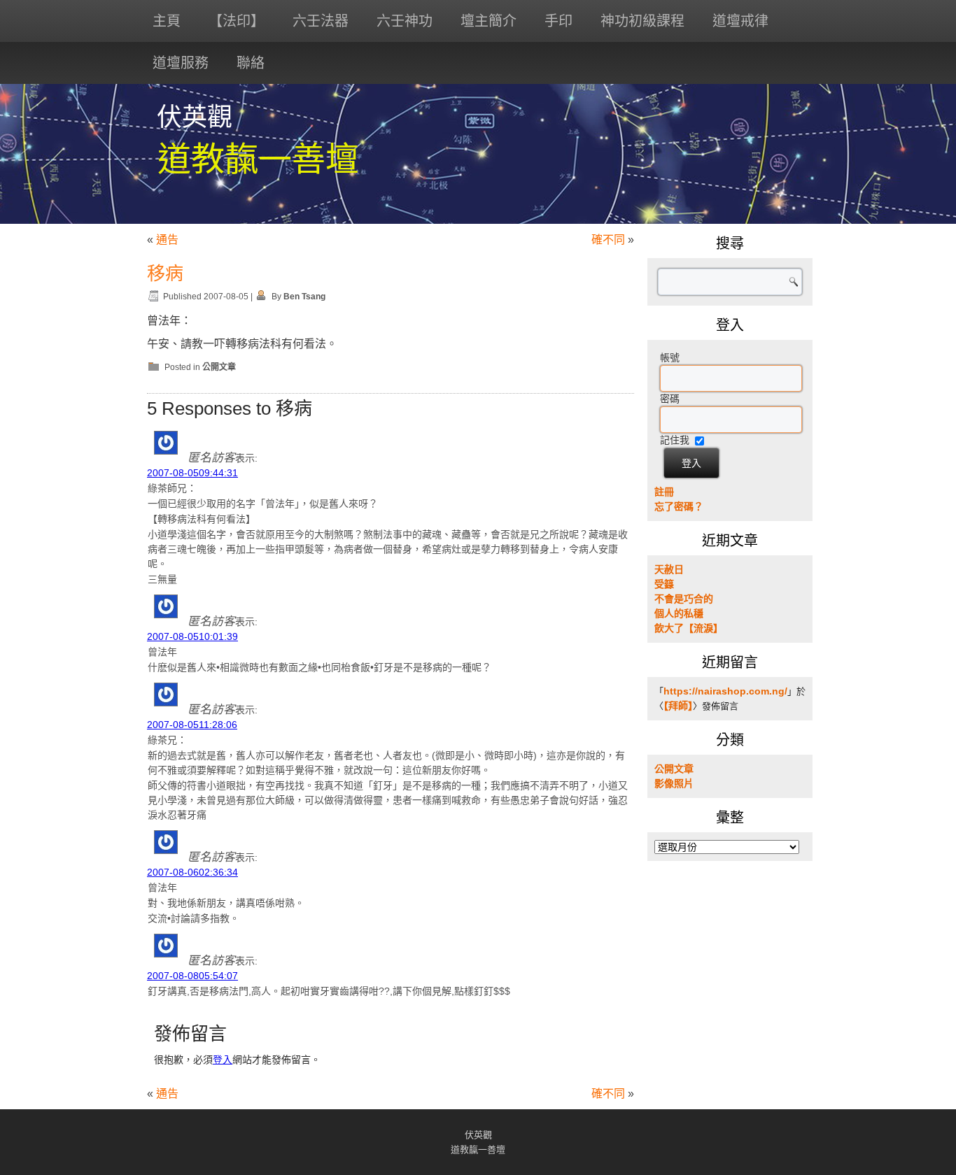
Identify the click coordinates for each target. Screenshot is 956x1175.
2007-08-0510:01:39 (192, 636)
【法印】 (237, 21)
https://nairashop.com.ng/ (725, 691)
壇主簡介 (488, 21)
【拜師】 (678, 705)
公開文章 (219, 367)
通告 (167, 239)
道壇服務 (181, 63)
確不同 (608, 239)
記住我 (674, 440)
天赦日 (669, 569)
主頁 (167, 21)
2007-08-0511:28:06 (192, 724)
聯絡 (251, 63)
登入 (222, 1059)
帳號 (670, 357)
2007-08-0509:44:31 (192, 472)
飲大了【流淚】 (688, 628)
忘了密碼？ (678, 506)
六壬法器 (321, 21)
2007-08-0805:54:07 (192, 975)
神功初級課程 (642, 21)
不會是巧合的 (683, 598)
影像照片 (674, 783)
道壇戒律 (740, 21)
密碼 (670, 398)
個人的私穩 (678, 613)
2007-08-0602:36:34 (192, 872)
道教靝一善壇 (258, 159)
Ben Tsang (304, 296)
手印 (558, 21)
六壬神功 (405, 21)
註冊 (664, 491)
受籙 (664, 584)
